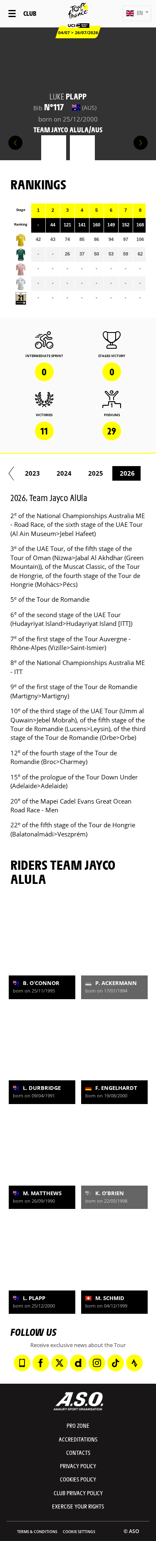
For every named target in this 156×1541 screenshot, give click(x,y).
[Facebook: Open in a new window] (40, 1363)
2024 (64, 473)
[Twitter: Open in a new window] (59, 1363)
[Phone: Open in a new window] (22, 1363)
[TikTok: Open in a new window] (115, 1363)
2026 (127, 473)
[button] (137, 13)
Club (29, 13)
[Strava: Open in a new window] (134, 1363)
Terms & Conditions (37, 1531)
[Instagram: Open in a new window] (97, 1363)
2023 (32, 473)
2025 (95, 473)
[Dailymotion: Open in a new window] (78, 1363)
